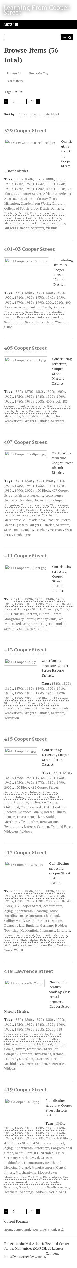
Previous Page (6, 101)
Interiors (63, 930)
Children (58, 203)
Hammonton (33, 1162)
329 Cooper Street (25, 130)
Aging (8, 911)
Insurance (47, 930)
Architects (32, 792)
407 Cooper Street (25, 442)
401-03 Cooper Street (29, 249)
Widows (26, 831)
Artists (20, 703)
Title (22, 114)
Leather (31, 218)
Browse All (14, 73)
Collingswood (31, 807)
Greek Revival (35, 312)
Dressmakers (13, 312)
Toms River (47, 945)
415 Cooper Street (25, 739)
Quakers (21, 525)
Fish (33, 213)
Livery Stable (45, 816)
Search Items (15, 81)
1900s (8, 184)
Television (11, 718)
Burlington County (43, 802)
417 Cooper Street (25, 852)
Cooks (8, 1049)
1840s (56, 683)
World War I (57, 1192)
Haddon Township (50, 213)
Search (70, 37)
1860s (28, 179)
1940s (50, 184)
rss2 (61, 1229)
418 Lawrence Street (28, 971)
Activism (20, 307)
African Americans (57, 193)
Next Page (38, 101)
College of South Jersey (21, 208)
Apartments (13, 198)
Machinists (12, 1063)
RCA (7, 945)
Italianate (49, 411)
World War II (13, 950)
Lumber (9, 317)
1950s (60, 184)
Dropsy (23, 213)
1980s (29, 188)
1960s (8, 188)
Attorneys (50, 609)
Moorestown (31, 416)
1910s (19, 184)
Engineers (51, 703)
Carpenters (26, 1044)
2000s (50, 188)
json (35, 1229)
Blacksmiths (39, 1034)
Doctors (10, 213)
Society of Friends (32, 1187)
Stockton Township (18, 529)
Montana (60, 935)
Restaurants (13, 826)
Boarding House (58, 406)
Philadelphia (35, 223)
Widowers (11, 831)
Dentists (57, 208)
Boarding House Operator (23, 915)
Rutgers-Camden (16, 228)
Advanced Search (64, 37)
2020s (50, 1029)
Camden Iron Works (35, 203)
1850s (18, 179)
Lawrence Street (47, 1058)
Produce (52, 520)
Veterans (56, 529)
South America (58, 1187)
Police (44, 940)
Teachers (46, 322)
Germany (46, 925)
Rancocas (58, 940)
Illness (61, 812)
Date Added (51, 114)
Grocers (46, 1157)
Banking (34, 307)
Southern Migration (33, 628)
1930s (40, 184)
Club (53, 505)
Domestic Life (14, 925)
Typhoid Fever (61, 826)
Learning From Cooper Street (36, 10)
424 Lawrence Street (48, 1143)
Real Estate (60, 708)
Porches (32, 821)
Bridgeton (11, 505)
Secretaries (57, 1063)
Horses (49, 812)
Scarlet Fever (14, 322)
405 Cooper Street (25, 348)
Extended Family (30, 812)
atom (8, 1229)
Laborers (10, 1058)
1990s (40, 188)
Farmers (21, 515)
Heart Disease (14, 218)
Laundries (26, 1058)
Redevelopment (27, 623)
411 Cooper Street (25, 555)
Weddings (26, 1192)
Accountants (13, 792)
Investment (13, 708)
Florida (34, 515)
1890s (60, 179)
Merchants (12, 416)
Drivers (20, 1049)
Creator (36, 114)
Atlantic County (36, 198)
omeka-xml (47, 1229)
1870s (39, 179)
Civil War (41, 505)
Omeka (40, 1256)
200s (49, 302)
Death (44, 208)
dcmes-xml (22, 1229)
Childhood (11, 807)
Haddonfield (55, 312)
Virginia (51, 228)
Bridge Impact (55, 500)
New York (11, 940)
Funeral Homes (50, 614)
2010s (60, 188)
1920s (29, 184)
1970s (19, 188)
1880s (49, 179)
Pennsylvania (46, 619)
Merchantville (14, 223)
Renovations (55, 223)
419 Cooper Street (25, 1089)
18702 (29, 391)
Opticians (43, 708)
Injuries (9, 816)
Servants (37, 228)
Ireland (28, 935)
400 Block (53, 401)
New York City (30, 1177)
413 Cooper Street (25, 649)
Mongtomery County (19, 619)
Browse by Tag (38, 73)
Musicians (11, 1177)
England (32, 925)
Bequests (10, 500)
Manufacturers (50, 218)
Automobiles (13, 797)
